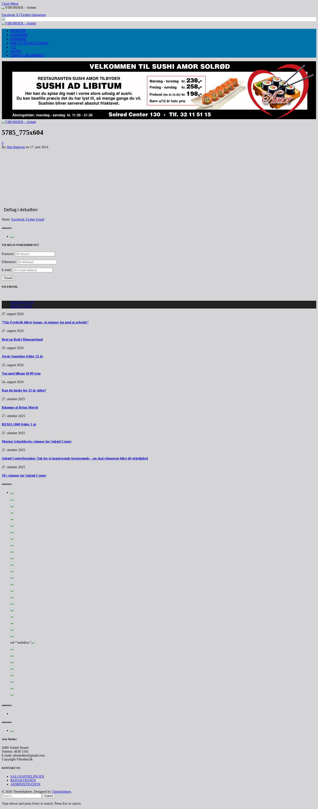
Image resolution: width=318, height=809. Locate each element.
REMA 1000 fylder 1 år (19, 424)
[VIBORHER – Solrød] (19, 23)
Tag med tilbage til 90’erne (21, 373)
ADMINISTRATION (25, 784)
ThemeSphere (61, 791)
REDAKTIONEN (23, 780)
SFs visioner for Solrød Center (24, 475)
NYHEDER (18, 31)
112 (13, 47)
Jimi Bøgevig (16, 147)
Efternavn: (9, 262)
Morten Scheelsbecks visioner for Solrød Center (37, 441)
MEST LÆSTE (21, 306)
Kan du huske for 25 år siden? (24, 390)
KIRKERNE (18, 39)
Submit (48, 796)
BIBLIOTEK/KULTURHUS (29, 43)
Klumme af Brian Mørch (20, 407)
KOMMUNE (18, 35)
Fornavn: (8, 254)
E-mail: (7, 270)
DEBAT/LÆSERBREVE (27, 56)
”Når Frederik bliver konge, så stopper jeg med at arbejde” (45, 322)
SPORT (16, 51)
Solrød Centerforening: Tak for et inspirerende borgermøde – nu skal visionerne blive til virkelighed (75, 458)
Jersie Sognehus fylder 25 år (22, 356)
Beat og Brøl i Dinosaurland (22, 339)
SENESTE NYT (22, 302)
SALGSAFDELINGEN (27, 776)
